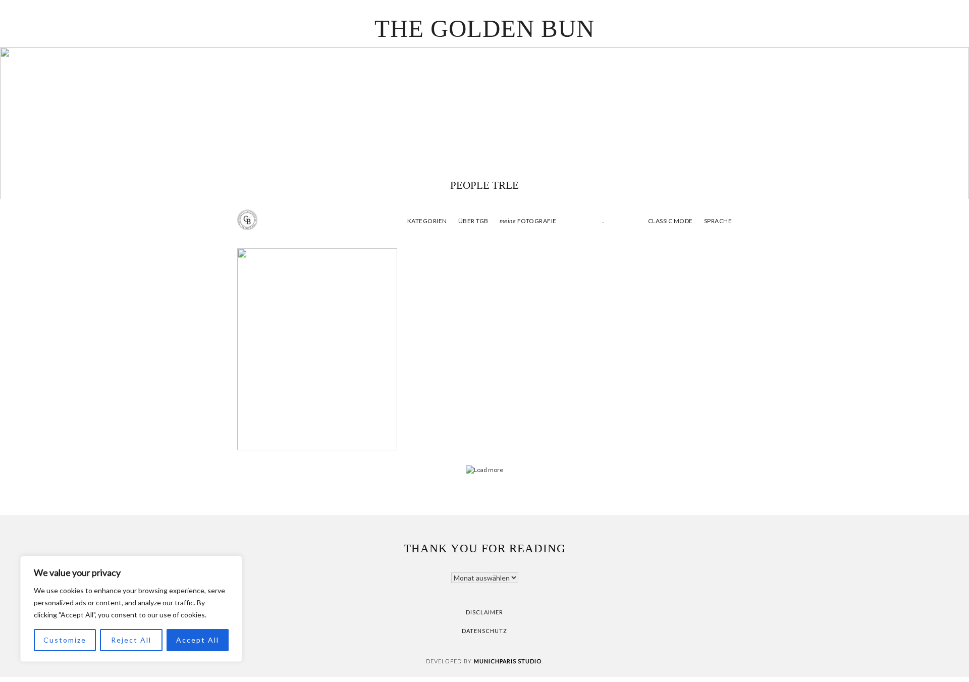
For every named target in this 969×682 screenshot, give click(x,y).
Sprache (718, 221)
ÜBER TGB (473, 221)
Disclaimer (484, 612)
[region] (131, 609)
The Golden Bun (484, 28)
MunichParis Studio (508, 661)
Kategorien (427, 221)
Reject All (131, 640)
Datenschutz (484, 630)
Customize (64, 640)
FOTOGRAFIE (528, 221)
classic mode (670, 221)
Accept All (197, 640)
